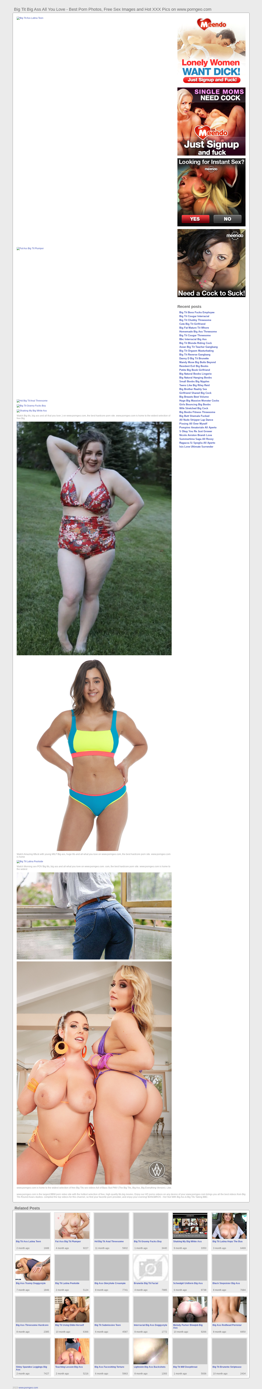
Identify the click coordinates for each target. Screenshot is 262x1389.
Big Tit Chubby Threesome (195, 320)
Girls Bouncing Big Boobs (195, 404)
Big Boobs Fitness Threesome (197, 412)
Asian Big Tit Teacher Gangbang (198, 346)
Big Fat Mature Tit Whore (194, 327)
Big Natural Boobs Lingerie (195, 373)
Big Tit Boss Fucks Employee (196, 312)
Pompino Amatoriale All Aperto (198, 427)
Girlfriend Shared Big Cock (195, 393)
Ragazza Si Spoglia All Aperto (197, 442)
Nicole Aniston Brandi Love (195, 435)
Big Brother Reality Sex (193, 389)
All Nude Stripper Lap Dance (196, 419)
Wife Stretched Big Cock (193, 408)
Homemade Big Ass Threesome (198, 331)
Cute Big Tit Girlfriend (192, 323)
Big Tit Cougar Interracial (194, 316)
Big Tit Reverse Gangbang (194, 354)
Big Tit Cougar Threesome (195, 335)
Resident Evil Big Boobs (193, 366)
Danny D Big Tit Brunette (194, 358)
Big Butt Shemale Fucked (194, 416)
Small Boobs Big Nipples (194, 381)
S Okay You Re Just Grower (195, 431)
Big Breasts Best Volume (194, 396)
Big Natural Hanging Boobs (195, 377)
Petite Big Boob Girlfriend (194, 369)
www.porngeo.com (28, 1387)
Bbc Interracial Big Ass (193, 339)
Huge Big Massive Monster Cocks (199, 400)
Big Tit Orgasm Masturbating (196, 350)
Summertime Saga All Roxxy (196, 439)
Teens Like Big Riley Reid (194, 385)
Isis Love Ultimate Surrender (196, 446)
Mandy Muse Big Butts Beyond (197, 362)
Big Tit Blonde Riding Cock (195, 343)
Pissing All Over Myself (193, 423)
